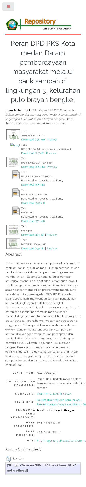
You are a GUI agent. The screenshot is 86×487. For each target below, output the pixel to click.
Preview (52, 139)
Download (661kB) (33, 166)
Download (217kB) (32, 153)
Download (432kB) (33, 248)
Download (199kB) (33, 234)
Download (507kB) (33, 203)
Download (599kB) (33, 139)
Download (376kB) (33, 221)
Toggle (8, 7)
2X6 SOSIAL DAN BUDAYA (54, 393)
